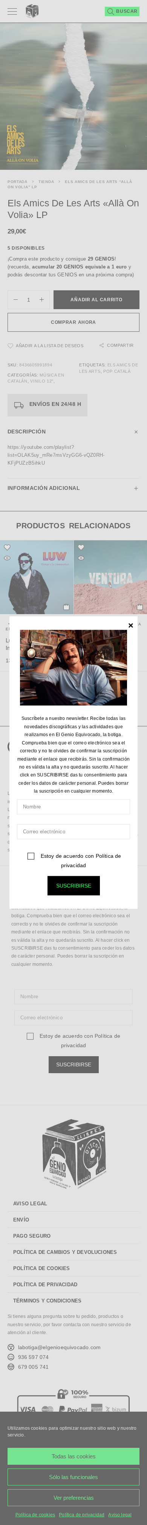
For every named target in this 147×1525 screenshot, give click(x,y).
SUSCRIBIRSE (73, 885)
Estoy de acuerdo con (80, 860)
